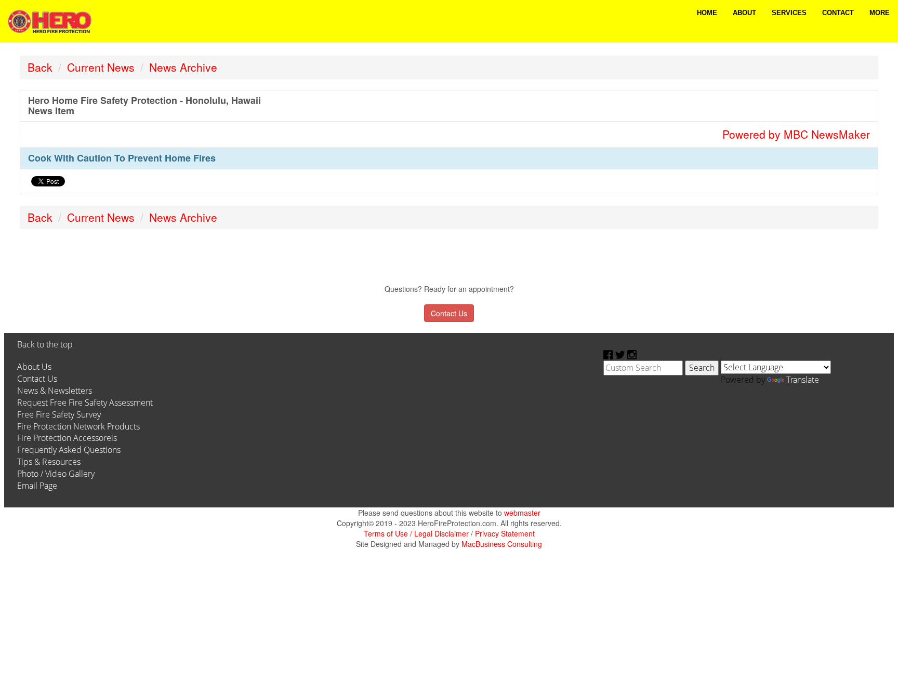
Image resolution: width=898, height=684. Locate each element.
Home (707, 13)
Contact (838, 13)
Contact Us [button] (449, 313)
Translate (802, 379)
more (879, 13)
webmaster (522, 512)
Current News (101, 67)
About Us (34, 366)
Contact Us (37, 378)
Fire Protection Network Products (78, 426)
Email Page (37, 485)
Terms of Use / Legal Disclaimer (416, 533)
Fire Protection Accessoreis (67, 438)
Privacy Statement (505, 533)
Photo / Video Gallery (56, 473)
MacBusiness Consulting (501, 544)
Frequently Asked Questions (69, 449)
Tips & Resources (49, 461)
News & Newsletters (54, 390)
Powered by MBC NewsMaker (796, 134)
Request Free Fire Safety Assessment (85, 402)
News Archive (183, 67)
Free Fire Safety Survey (59, 414)
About (744, 13)
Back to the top (45, 344)
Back (40, 67)
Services (789, 13)
